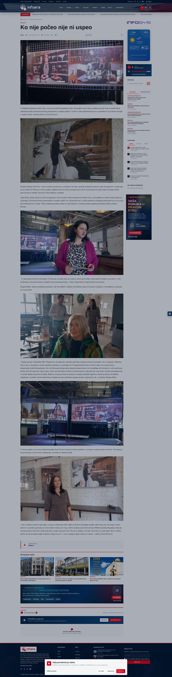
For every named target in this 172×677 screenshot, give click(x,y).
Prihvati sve (121, 671)
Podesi (102, 671)
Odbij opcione (110, 671)
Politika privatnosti (51, 671)
